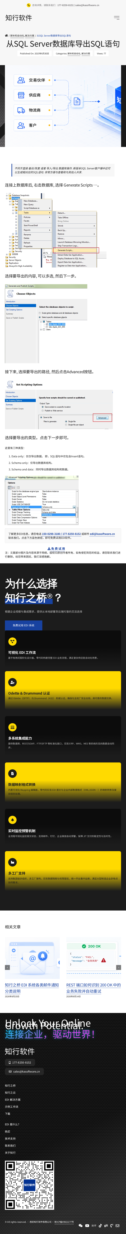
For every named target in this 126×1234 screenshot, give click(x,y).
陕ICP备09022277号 (64, 156)
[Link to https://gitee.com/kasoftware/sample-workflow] (106, 1225)
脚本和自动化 (74, 53)
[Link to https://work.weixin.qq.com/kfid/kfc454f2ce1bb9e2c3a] (81, 1225)
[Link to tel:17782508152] (111, 1225)
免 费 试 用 (58, 548)
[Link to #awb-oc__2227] (116, 17)
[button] (7, 967)
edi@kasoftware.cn (102, 534)
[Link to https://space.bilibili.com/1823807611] (87, 1225)
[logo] (19, 16)
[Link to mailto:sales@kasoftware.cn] (117, 1225)
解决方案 (86, 53)
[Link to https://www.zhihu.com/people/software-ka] (94, 1225)
